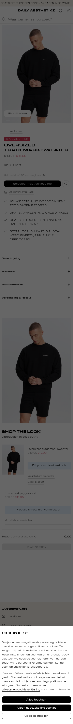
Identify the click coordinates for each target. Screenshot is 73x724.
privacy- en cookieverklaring (21, 689)
